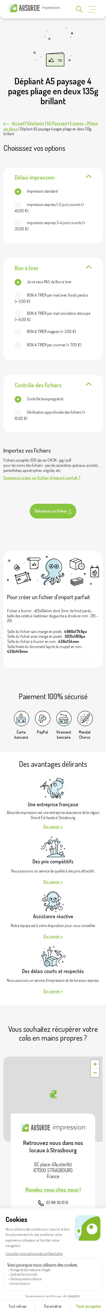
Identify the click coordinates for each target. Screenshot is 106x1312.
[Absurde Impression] (35, 8)
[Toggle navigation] (92, 9)
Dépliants (35, 123)
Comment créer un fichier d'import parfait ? (42, 477)
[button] (52, 1094)
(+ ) (49, 207)
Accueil (18, 123)
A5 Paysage (57, 123)
